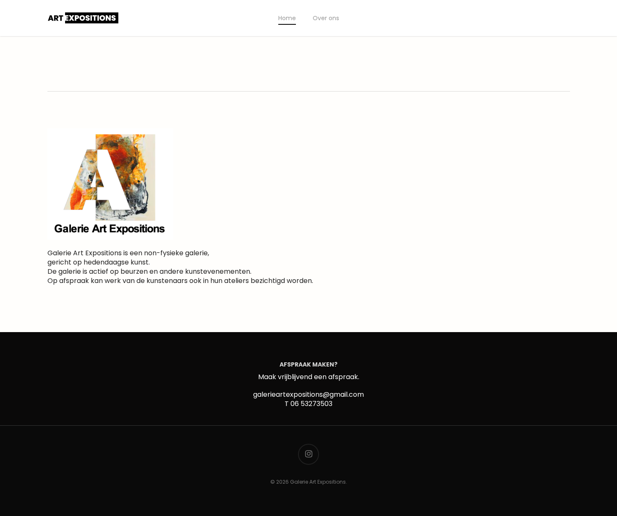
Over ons (326, 18)
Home (287, 18)
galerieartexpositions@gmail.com (308, 394)
